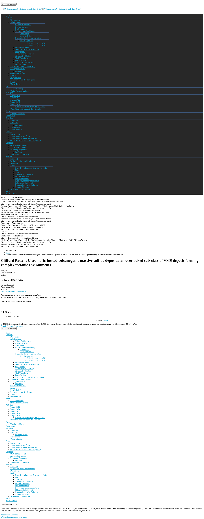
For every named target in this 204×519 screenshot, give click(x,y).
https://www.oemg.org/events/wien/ (14, 291)
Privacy (10, 326)
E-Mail (3, 326)
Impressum (18, 326)
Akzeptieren (5, 515)
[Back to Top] (2, 2)
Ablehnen (14, 515)
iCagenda (105, 320)
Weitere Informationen (9, 517)
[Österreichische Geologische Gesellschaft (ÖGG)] (42, 9)
